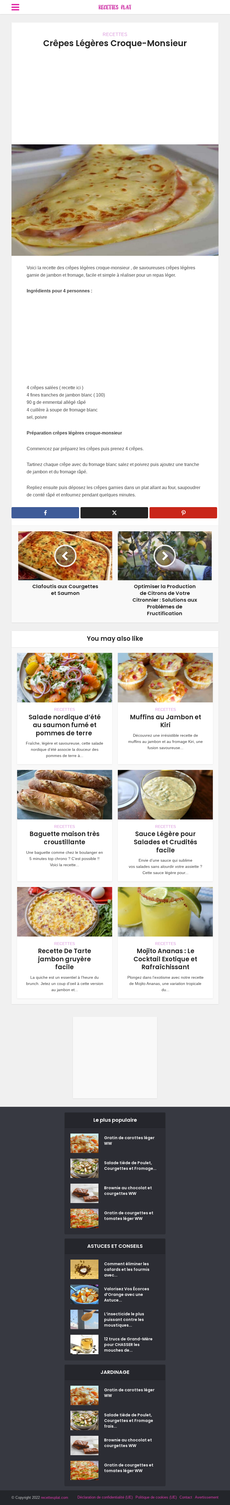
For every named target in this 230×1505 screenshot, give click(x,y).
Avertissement (207, 1497)
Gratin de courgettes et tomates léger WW (128, 1215)
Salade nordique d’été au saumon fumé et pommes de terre (65, 725)
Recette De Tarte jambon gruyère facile (64, 959)
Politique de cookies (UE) (156, 1497)
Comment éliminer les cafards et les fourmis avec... (127, 1269)
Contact (186, 1497)
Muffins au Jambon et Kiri (165, 721)
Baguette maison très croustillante (64, 838)
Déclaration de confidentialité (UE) (105, 1497)
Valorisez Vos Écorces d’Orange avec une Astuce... (126, 1294)
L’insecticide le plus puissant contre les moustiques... (124, 1319)
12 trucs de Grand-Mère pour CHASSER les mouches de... (128, 1344)
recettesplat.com (54, 1497)
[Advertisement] (115, 96)
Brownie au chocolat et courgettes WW (128, 1190)
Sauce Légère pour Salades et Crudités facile (165, 842)
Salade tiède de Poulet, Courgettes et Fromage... (130, 1165)
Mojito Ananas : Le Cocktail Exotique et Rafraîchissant (165, 959)
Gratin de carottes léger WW (129, 1140)
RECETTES (115, 34)
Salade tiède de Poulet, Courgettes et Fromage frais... (128, 1420)
